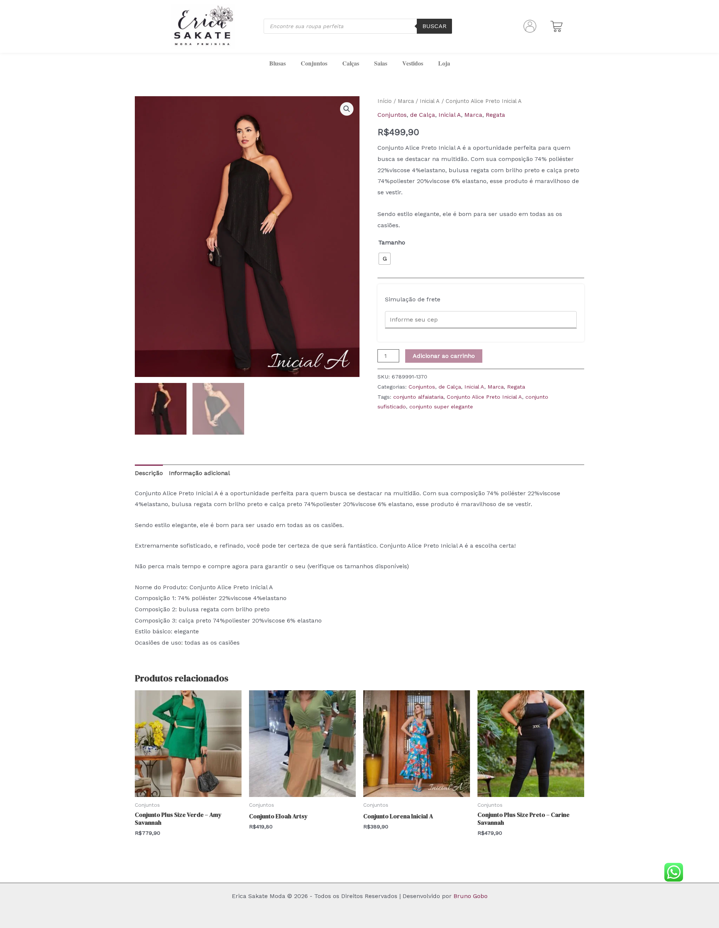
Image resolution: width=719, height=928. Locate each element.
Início (384, 101)
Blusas (277, 63)
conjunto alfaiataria (418, 397)
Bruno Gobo (470, 896)
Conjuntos (314, 63)
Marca (406, 101)
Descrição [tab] (149, 473)
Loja (444, 63)
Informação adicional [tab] (199, 473)
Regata (495, 114)
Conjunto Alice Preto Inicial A (484, 397)
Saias (380, 63)
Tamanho (391, 242)
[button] (347, 109)
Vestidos (412, 63)
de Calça (422, 114)
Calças (350, 63)
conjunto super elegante (441, 407)
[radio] (384, 258)
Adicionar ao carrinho (444, 355)
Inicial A (430, 101)
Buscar (434, 26)
